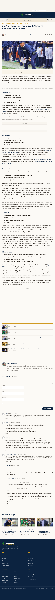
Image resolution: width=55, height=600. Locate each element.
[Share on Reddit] (52, 35)
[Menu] (3, 14)
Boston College (17, 578)
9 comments (33, 34)
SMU (15, 580)
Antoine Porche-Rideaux (13, 482)
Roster (3, 560)
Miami (15, 576)
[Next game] (47, 20)
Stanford (4, 582)
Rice (3, 574)
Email (3, 391)
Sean (7, 413)
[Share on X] (48, 35)
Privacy (36, 588)
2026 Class (30, 563)
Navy (15, 574)
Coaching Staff (5, 563)
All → (51, 322)
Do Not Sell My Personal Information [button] (46, 588)
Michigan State (5, 576)
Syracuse (16, 582)
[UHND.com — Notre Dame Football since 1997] (28, 15)
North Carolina (5, 580)
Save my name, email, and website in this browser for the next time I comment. (18, 404)
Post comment (48, 408)
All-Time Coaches (32, 579)
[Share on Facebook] (50, 35)
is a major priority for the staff (42, 159)
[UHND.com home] (8, 543)
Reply (7, 418)
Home (3, 23)
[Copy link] (45, 35)
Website (4, 397)
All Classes (30, 565)
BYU (15, 571)
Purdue (3, 578)
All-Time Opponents (32, 576)
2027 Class (30, 560)
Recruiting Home (31, 556)
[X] (50, 10)
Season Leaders (5, 565)
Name (4, 385)
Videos (29, 571)
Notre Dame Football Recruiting (14, 23)
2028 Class (30, 558)
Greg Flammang (8, 34)
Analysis (26, 23)
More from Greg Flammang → (13, 370)
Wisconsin (4, 571)
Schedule (4, 558)
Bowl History (31, 574)
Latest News (4, 556)
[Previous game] (7, 20)
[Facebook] (52, 10)
